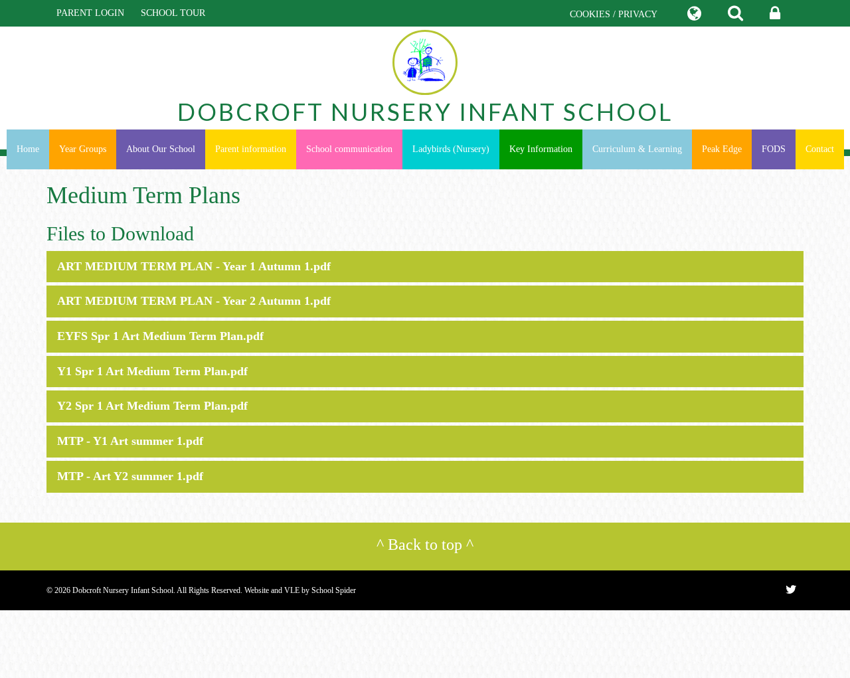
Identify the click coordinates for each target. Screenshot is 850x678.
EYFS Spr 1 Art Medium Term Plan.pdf (160, 336)
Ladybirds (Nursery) (450, 149)
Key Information (540, 149)
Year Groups (82, 149)
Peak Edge (722, 149)
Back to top (425, 544)
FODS (774, 149)
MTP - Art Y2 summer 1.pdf (130, 476)
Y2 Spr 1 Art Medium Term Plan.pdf (152, 405)
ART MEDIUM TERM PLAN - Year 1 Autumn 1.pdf (194, 266)
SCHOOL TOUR (173, 13)
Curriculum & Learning (637, 149)
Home (28, 149)
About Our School (160, 149)
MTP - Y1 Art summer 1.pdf (130, 441)
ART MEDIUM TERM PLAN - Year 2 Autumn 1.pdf (194, 300)
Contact (820, 149)
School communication (349, 149)
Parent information (250, 149)
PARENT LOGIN (90, 13)
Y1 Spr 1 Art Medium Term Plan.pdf (152, 371)
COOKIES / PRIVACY (613, 14)
